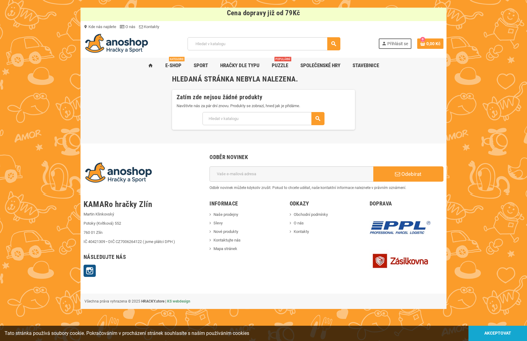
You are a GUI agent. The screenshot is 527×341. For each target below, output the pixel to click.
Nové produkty (225, 231)
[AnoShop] (116, 43)
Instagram (90, 271)
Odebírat (410, 174)
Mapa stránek (225, 248)
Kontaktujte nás (227, 240)
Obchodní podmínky (311, 214)
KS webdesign (178, 301)
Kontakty (151, 26)
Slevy (218, 223)
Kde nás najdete (100, 26)
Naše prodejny (225, 214)
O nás (129, 26)
